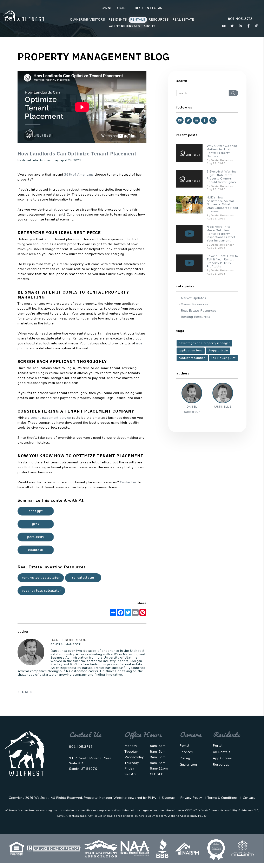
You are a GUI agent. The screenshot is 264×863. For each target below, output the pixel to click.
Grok (35, 524)
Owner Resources (195, 304)
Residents (117, 19)
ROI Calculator (83, 577)
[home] (23, 15)
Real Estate (183, 19)
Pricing (185, 758)
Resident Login (148, 8)
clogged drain (218, 350)
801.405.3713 (240, 18)
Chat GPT (35, 511)
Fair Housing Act (223, 358)
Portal (184, 746)
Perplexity (35, 537)
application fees (191, 350)
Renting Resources (195, 317)
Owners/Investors (87, 19)
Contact (249, 798)
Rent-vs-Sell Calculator (41, 577)
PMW (152, 798)
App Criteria (222, 758)
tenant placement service (51, 417)
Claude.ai (35, 550)
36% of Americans (79, 174)
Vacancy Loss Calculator (41, 590)
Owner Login (114, 8)
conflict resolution (192, 358)
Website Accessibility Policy (187, 816)
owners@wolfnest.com (150, 816)
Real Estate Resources (199, 311)
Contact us (128, 482)
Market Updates (193, 298)
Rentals (137, 19)
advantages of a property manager (204, 343)
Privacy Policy (191, 798)
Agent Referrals (124, 26)
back (26, 692)
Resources (159, 19)
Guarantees (189, 765)
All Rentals (221, 752)
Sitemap (168, 798)
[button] (223, 26)
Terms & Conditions (222, 798)
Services (186, 752)
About (149, 26)
